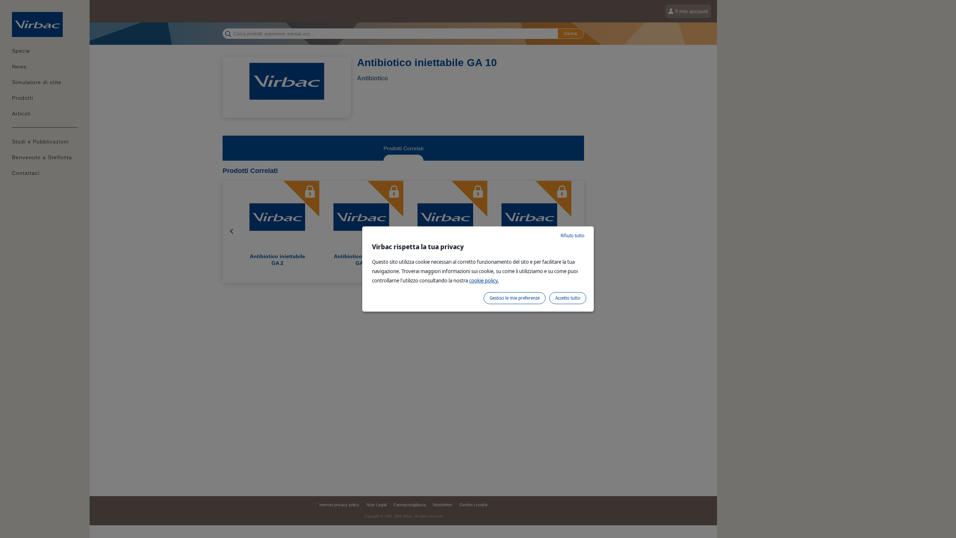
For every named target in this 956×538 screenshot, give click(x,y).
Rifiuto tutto (572, 235)
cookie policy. (484, 280)
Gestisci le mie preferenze (515, 298)
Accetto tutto (567, 298)
